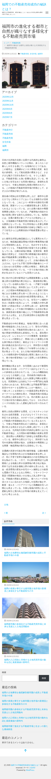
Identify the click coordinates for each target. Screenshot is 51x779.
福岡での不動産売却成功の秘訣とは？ (25, 765)
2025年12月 (8, 97)
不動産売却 (7, 134)
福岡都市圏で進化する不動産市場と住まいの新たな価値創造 (25, 727)
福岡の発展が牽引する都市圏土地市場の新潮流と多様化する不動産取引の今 (25, 702)
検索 (4, 672)
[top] (25, 751)
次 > (44, 513)
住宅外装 (33, 54)
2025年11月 (7, 101)
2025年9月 (7, 109)
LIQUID (32, 768)
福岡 (4, 146)
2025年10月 (8, 105)
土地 (6, 505)
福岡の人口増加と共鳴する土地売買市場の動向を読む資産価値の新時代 (25, 719)
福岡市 (40, 54)
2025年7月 (7, 117)
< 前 (6, 513)
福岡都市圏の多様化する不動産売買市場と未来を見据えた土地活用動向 (25, 711)
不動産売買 (24, 54)
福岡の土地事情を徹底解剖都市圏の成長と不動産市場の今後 (25, 694)
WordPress (30, 770)
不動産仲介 (7, 130)
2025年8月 (7, 113)
